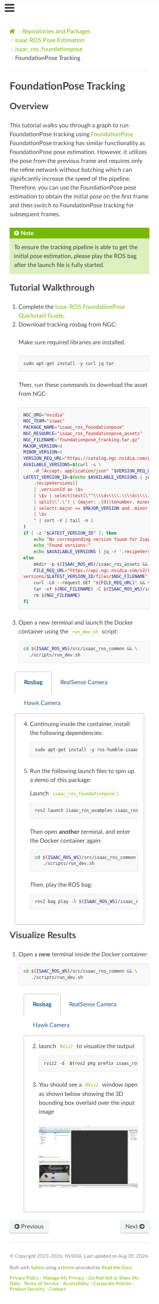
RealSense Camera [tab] (84, 682)
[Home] (12, 31)
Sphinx (37, 1267)
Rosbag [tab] (33, 682)
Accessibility (76, 1283)
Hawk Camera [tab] (42, 703)
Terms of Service (41, 1283)
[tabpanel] (79, 819)
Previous (32, 1227)
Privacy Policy (24, 1278)
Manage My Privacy (63, 1278)
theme (68, 1267)
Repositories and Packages (56, 31)
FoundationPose (112, 134)
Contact (57, 1289)
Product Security (27, 1289)
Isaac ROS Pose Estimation (50, 40)
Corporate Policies (112, 1283)
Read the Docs (117, 1267)
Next (132, 1227)
